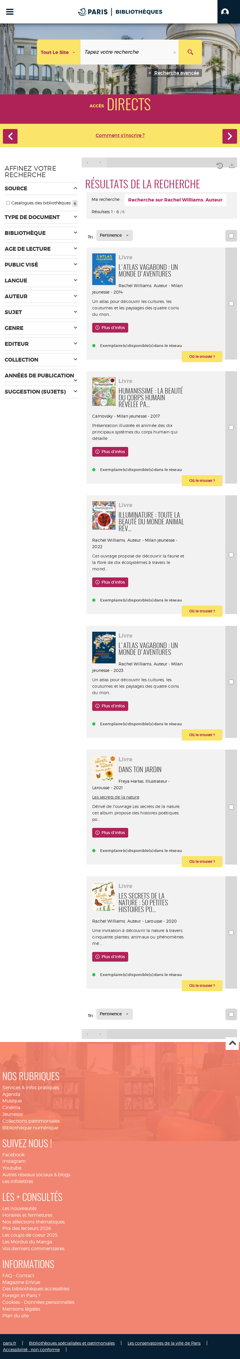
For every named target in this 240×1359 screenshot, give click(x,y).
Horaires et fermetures (27, 1215)
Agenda (11, 1094)
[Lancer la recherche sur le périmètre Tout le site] (190, 52)
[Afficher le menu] (10, 12)
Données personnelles (49, 1302)
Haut (232, 1043)
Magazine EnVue (21, 1282)
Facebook (13, 1155)
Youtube (11, 1168)
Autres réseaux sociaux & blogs (36, 1174)
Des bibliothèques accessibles (35, 1289)
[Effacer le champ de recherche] (175, 52)
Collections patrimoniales (31, 1121)
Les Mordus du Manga (27, 1242)
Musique (12, 1101)
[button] (228, 11)
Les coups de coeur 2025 (30, 1235)
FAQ (7, 1275)
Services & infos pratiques (30, 1087)
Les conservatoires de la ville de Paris (164, 1343)
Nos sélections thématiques (33, 1222)
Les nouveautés (19, 1208)
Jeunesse (12, 1114)
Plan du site (15, 1316)
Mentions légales (21, 1309)
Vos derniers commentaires (33, 1248)
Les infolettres (17, 1181)
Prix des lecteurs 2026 (26, 1228)
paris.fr (9, 1343)
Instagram (14, 1161)
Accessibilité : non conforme (31, 1349)
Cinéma (11, 1107)
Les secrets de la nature (115, 796)
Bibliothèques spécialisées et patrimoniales (72, 1343)
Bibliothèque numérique (30, 1128)
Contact (25, 1275)
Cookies (11, 1302)
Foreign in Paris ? (21, 1295)
